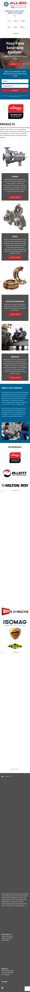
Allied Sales (15, 5)
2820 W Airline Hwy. (7, 936)
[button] (15, 16)
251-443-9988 (18, 13)
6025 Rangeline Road (8, 971)
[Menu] (2, 987)
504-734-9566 (20, 11)
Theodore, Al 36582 (7, 972)
